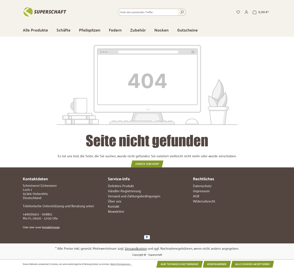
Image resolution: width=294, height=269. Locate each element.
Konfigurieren (217, 264)
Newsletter (116, 211)
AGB (196, 196)
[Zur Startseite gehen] (46, 11)
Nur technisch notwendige (179, 264)
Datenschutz (202, 186)
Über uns (114, 201)
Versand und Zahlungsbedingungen (134, 196)
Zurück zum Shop (147, 163)
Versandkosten (136, 248)
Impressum (201, 191)
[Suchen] (182, 12)
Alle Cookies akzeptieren (252, 264)
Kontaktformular (51, 227)
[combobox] (148, 12)
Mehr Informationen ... (121, 264)
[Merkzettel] (238, 12)
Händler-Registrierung (124, 191)
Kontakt (113, 206)
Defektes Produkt (121, 186)
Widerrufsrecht (204, 201)
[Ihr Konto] (246, 12)
